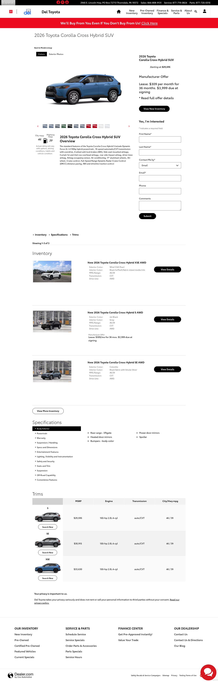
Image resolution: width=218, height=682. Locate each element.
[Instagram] (63, 2)
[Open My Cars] (204, 11)
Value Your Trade (128, 640)
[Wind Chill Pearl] (101, 126)
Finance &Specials (163, 11)
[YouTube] (67, 2)
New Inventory (23, 634)
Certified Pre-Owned (27, 645)
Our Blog (179, 645)
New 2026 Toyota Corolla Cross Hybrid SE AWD (116, 362)
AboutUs (188, 11)
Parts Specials (74, 651)
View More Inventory (48, 410)
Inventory (40, 234)
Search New (47, 527)
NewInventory (132, 11)
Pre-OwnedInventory (147, 11)
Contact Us (181, 634)
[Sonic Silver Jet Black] (82, 126)
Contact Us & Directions (188, 640)
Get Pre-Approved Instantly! (135, 634)
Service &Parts (176, 11)
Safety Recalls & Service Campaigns (145, 675)
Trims (75, 234)
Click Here (149, 23)
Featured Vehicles (25, 651)
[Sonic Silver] (76, 126)
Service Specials (75, 640)
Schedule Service (76, 634)
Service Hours (74, 657)
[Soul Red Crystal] (88, 126)
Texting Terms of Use (187, 675)
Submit (147, 216)
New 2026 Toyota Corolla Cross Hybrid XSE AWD (117, 262)
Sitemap (165, 675)
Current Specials (24, 657)
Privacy (174, 675)
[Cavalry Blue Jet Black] (51, 126)
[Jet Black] (70, 126)
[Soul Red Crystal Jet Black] (95, 126)
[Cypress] (64, 126)
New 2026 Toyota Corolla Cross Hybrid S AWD (115, 312)
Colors (41, 54)
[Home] (12, 11)
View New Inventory (154, 108)
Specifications (59, 234)
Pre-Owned (22, 640)
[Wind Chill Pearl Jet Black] (107, 126)
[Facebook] (58, 2)
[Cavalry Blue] (45, 126)
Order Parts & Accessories (81, 645)
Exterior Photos (56, 54)
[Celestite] (57, 126)
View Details (167, 269)
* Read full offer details (156, 98)
